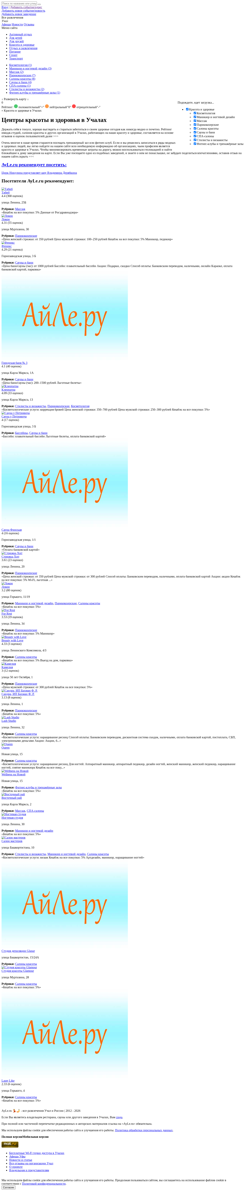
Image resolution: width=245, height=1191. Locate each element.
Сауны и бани (206, 132)
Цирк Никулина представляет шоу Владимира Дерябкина (39, 172)
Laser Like (8, 1080)
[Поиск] (39, 4)
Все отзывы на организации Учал (31, 1163)
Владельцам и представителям (29, 1170)
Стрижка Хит (10, 556)
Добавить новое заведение (19, 14)
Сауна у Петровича (14, 416)
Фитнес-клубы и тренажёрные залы (220, 143)
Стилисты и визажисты (212, 140)
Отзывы (29, 24)
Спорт (13, 55)
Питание (15, 51)
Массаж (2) (16, 72)
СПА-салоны (205, 136)
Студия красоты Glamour (18, 970)
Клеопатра (8, 389)
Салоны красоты (208, 128)
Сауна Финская (12, 529)
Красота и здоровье (21, 44)
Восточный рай (12, 797)
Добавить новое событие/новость (23, 10)
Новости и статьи (20, 1160)
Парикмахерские (208, 124)
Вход (5, 7)
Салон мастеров (12, 841)
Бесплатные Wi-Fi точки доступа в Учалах (36, 1153)
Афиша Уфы (17, 1156)
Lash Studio (9, 720)
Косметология (206, 113)
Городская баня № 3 (14, 362)
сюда (119, 1117)
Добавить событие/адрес (26, 7)
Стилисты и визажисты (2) (26, 89)
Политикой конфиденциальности (44, 1183)
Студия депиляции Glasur (18, 950)
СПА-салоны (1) (20, 85)
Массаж (202, 121)
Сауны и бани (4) (20, 82)
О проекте (16, 1166)
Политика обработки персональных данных (144, 1130)
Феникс (7, 246)
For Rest (7, 613)
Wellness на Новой (13, 774)
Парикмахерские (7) (22, 75)
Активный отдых (20, 34)
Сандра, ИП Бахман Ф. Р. (18, 694)
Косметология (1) (20, 65)
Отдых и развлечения (23, 48)
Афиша (6, 24)
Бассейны (21, 433)
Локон (6, 219)
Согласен (8, 1187)
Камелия (7, 667)
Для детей (15, 37)
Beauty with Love (12, 640)
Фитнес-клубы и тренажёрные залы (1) (34, 92)
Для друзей (16, 41)
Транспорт (16, 58)
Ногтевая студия (12, 817)
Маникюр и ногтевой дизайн (216, 117)
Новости (17, 24)
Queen (6, 747)
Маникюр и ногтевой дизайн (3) (30, 68)
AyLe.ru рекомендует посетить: (34, 164)
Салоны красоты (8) (22, 78)
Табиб (6, 192)
